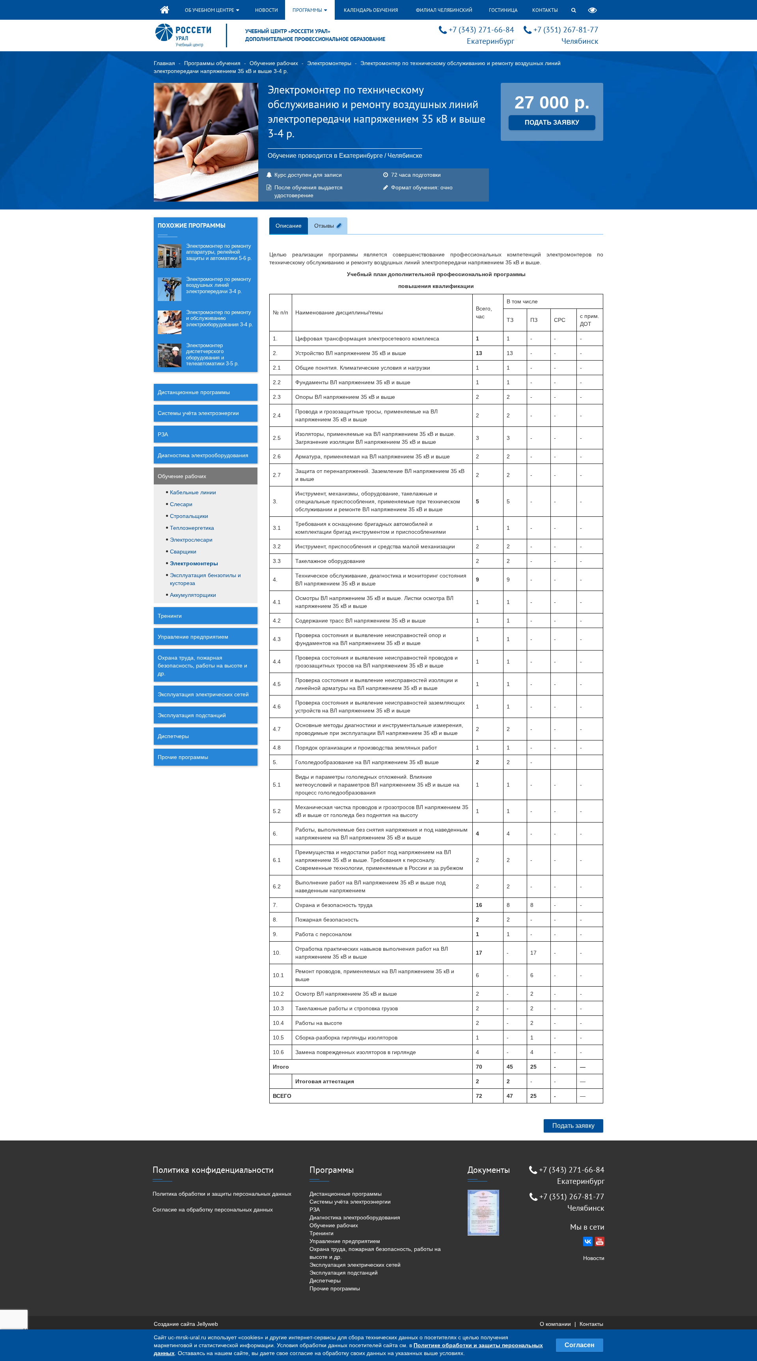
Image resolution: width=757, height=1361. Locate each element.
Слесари (181, 504)
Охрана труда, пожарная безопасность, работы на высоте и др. (202, 665)
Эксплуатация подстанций (192, 715)
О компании (555, 1324)
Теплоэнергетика (192, 528)
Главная (164, 63)
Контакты (545, 10)
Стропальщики (189, 516)
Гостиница (503, 10)
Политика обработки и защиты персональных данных (222, 1194)
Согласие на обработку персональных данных (213, 1209)
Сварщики (183, 551)
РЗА (163, 434)
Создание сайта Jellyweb (186, 1324)
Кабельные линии (193, 492)
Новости (266, 10)
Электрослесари (191, 540)
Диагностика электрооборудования (203, 455)
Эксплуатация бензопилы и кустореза (205, 579)
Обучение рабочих (274, 63)
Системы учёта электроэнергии (198, 413)
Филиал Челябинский (444, 10)
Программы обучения (212, 63)
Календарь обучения (371, 10)
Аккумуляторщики (193, 595)
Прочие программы (183, 757)
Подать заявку (573, 1125)
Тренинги (170, 616)
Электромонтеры (329, 63)
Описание (289, 225)
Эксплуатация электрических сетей (203, 694)
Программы (308, 10)
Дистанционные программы (194, 392)
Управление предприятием (193, 637)
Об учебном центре (210, 10)
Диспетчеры (173, 736)
